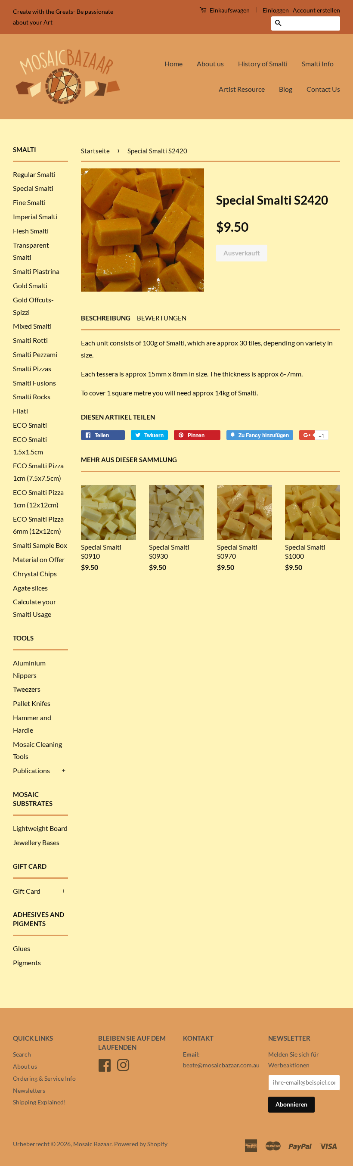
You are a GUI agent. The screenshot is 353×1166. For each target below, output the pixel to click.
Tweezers (26, 689)
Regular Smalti (34, 174)
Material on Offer (39, 559)
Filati (20, 411)
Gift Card (26, 891)
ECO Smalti (30, 425)
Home (173, 63)
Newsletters (29, 1090)
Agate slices (30, 588)
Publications (31, 770)
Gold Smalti (30, 285)
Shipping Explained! (39, 1102)
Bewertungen (161, 318)
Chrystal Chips (35, 573)
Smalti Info (318, 63)
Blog (285, 89)
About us (210, 63)
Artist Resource (242, 89)
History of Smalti (263, 63)
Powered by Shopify (140, 1144)
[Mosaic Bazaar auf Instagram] (123, 1063)
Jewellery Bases (36, 842)
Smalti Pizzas (32, 368)
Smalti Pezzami (35, 354)
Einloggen (276, 10)
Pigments (27, 962)
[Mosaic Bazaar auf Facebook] (104, 1063)
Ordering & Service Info (44, 1078)
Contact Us (323, 89)
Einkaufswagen (229, 10)
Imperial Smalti (35, 216)
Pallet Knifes (31, 703)
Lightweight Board (40, 828)
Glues (21, 948)
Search (22, 1054)
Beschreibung (105, 318)
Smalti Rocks (31, 396)
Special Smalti (33, 188)
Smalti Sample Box (40, 545)
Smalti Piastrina (36, 271)
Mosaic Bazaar (92, 1144)
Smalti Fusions (34, 383)
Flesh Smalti (31, 231)
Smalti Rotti (30, 340)
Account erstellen (316, 10)
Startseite (95, 151)
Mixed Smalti (32, 326)
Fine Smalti (29, 202)
